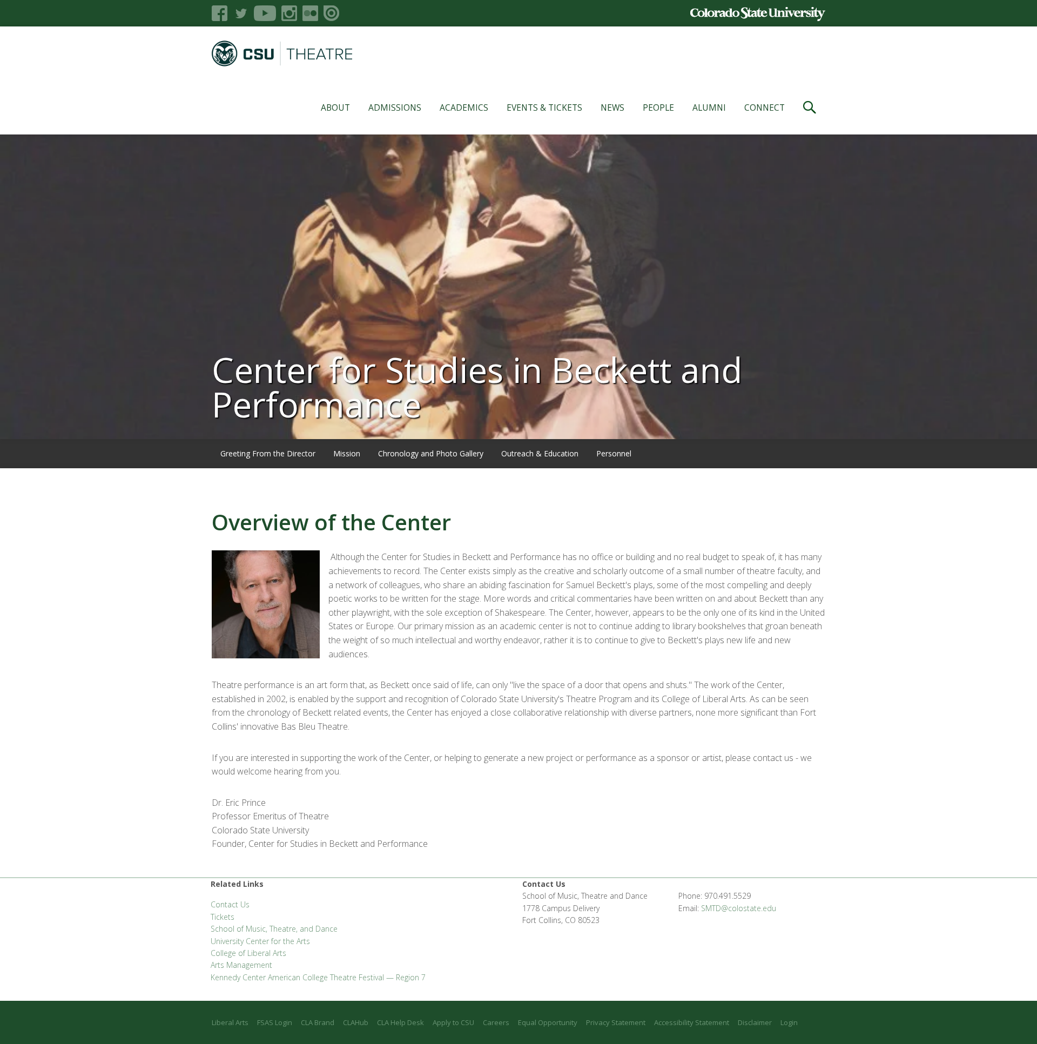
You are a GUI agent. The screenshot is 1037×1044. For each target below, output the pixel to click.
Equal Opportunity (547, 1022)
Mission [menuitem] (346, 453)
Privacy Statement (615, 1022)
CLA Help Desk (400, 1022)
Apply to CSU (453, 1022)
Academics (464, 107)
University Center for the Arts (260, 941)
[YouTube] (265, 13)
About (335, 107)
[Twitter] (240, 13)
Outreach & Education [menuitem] (539, 453)
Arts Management (241, 965)
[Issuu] (331, 13)
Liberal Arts (230, 1022)
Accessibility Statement (691, 1022)
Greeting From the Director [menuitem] (267, 453)
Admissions (394, 107)
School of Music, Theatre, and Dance (274, 929)
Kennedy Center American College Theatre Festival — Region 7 (318, 977)
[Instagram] (289, 13)
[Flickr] (310, 13)
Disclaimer (755, 1022)
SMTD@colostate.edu (738, 908)
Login (789, 1022)
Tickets (222, 917)
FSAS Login (274, 1022)
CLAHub (355, 1022)
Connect (764, 107)
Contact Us (230, 904)
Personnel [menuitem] (613, 453)
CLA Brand (317, 1022)
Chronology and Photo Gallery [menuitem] (430, 453)
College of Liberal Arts (248, 953)
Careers (496, 1022)
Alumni (709, 107)
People (658, 107)
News (612, 107)
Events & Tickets (544, 107)
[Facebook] (219, 13)
